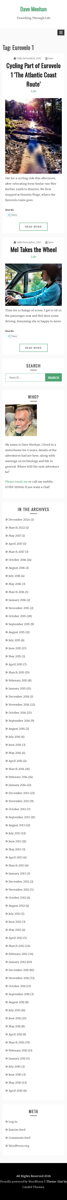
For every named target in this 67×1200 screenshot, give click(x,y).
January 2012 (17, 962)
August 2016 (17, 568)
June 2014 (15, 744)
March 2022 (17, 527)
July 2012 (14, 913)
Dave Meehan (33, 9)
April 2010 (16, 1090)
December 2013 (19, 793)
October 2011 (17, 986)
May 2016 (15, 584)
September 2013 (19, 817)
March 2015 (16, 672)
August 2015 (17, 632)
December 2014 (19, 696)
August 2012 (17, 905)
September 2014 (19, 720)
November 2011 (19, 978)
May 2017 (15, 535)
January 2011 (17, 1058)
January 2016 (17, 600)
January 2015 (17, 688)
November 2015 (19, 608)
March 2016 (16, 592)
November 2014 (19, 704)
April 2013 (16, 857)
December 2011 (19, 970)
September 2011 (19, 994)
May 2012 (15, 929)
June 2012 (15, 921)
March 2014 (16, 769)
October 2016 (17, 559)
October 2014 (17, 712)
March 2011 (16, 1042)
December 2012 (19, 881)
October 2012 (17, 897)
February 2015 (18, 680)
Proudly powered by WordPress (21, 1181)
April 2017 (15, 543)
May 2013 (15, 849)
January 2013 (17, 873)
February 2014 (18, 777)
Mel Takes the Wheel (33, 249)
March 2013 (16, 865)
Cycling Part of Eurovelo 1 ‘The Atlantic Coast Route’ (33, 74)
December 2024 (19, 519)
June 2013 (15, 841)
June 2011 (15, 1018)
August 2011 (16, 1002)
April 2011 (15, 1034)
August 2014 (17, 728)
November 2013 (19, 801)
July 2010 (15, 1066)
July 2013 (14, 833)
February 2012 (18, 954)
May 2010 (15, 1082)
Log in (13, 1121)
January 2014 (17, 785)
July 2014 (14, 736)
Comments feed (19, 1137)
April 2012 (16, 938)
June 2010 (15, 1074)
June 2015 (15, 648)
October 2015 (17, 616)
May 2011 (15, 1026)
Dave (50, 58)
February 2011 (18, 1050)
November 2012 (19, 889)
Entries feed (17, 1129)
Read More (33, 226)
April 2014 (16, 761)
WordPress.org (19, 1145)
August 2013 (17, 825)
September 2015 (19, 624)
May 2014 (15, 753)
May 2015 (15, 656)
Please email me (16, 481)
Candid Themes (33, 1187)
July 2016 (14, 576)
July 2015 (14, 640)
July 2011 (14, 1010)
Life (33, 91)
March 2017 (16, 551)
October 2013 (17, 809)
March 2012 (16, 946)
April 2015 (15, 664)
